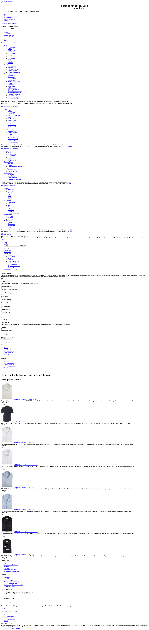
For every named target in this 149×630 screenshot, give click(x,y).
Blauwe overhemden (13, 98)
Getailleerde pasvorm (13, 69)
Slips (9, 207)
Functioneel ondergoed (14, 213)
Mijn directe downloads (14, 266)
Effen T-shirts (11, 176)
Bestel (6, 563)
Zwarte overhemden (13, 97)
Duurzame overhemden (14, 94)
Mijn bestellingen (12, 264)
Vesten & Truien (12, 126)
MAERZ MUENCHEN (14, 115)
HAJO (9, 117)
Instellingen (17, 628)
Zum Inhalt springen (6, 1)
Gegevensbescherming (10, 16)
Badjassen (10, 219)
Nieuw (6, 348)
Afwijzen (3, 628)
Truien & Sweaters (9, 351)
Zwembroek (11, 217)
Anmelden (3, 370)
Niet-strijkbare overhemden (15, 91)
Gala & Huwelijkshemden (15, 89)
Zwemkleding (8, 214)
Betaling (6, 566)
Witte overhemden (13, 95)
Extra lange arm (12, 80)
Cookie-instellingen (9, 19)
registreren (17, 255)
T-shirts (10, 165)
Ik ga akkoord (10, 628)
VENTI (10, 55)
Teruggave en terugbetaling (11, 571)
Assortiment (7, 200)
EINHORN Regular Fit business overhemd (26, 399)
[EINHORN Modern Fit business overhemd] (7, 442)
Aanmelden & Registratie (11, 565)
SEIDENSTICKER (13, 50)
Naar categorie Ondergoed (8, 185)
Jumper (10, 123)
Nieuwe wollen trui (13, 142)
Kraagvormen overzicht (10, 583)
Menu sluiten (7, 252)
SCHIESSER (11, 189)
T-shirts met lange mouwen (15, 166)
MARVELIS (11, 52)
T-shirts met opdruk (13, 177)
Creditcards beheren (13, 263)
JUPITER (10, 61)
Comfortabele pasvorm (14, 72)
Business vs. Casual (9, 586)
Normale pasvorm (12, 70)
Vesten (9, 128)
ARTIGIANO (11, 47)
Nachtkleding (7, 221)
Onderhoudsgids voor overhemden (13, 585)
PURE (9, 60)
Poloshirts (10, 163)
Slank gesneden (12, 67)
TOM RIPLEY (12, 118)
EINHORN (11, 56)
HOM (9, 196)
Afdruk (6, 20)
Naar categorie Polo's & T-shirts (9, 148)
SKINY (10, 197)
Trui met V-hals (12, 137)
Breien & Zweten (9, 122)
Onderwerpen (8, 83)
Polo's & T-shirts (8, 162)
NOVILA (10, 194)
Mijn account (11, 256)
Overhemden (11, 86)
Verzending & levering (10, 569)
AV (5, 14)
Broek (9, 227)
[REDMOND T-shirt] (7, 421)
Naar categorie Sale (6, 234)
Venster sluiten (5, 3)
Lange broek (11, 211)
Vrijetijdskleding (12, 88)
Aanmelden (13, 23)
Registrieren (4, 23)
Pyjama (10, 222)
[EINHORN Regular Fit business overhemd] (7, 399)
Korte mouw (11, 77)
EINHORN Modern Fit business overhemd (26, 442)
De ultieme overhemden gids (12, 580)
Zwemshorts (11, 216)
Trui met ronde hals (13, 139)
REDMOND (11, 58)
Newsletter (7, 577)
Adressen (10, 259)
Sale (5, 355)
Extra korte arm (12, 78)
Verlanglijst (11, 267)
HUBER (10, 199)
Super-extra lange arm (14, 81)
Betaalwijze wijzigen (13, 261)
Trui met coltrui (12, 125)
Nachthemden (11, 224)
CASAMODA (12, 53)
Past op (6, 64)
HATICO (10, 63)
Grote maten (11, 84)
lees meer (3, 105)
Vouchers (6, 568)
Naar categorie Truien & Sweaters (10, 106)
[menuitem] (76, 14)
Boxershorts (11, 210)
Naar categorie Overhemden (8, 43)
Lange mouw (11, 75)
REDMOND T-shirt (19, 421)
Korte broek (11, 208)
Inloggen (10, 255)
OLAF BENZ (11, 191)
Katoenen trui (11, 140)
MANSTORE (11, 192)
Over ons (6, 578)
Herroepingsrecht (9, 17)
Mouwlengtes (8, 74)
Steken (9, 205)
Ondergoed (7, 354)
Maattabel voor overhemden (11, 581)
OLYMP (10, 49)
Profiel (9, 258)
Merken (6, 45)
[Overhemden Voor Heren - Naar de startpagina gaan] (74, 8)
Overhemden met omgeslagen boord (17, 92)
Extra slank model (12, 66)
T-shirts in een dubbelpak (14, 179)
